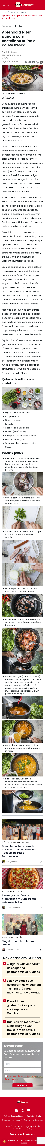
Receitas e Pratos (17, 12)
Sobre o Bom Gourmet (33, 1120)
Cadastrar (22, 1085)
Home (4, 12)
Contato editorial (34, 1116)
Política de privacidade (13, 1116)
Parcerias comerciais (11, 1120)
